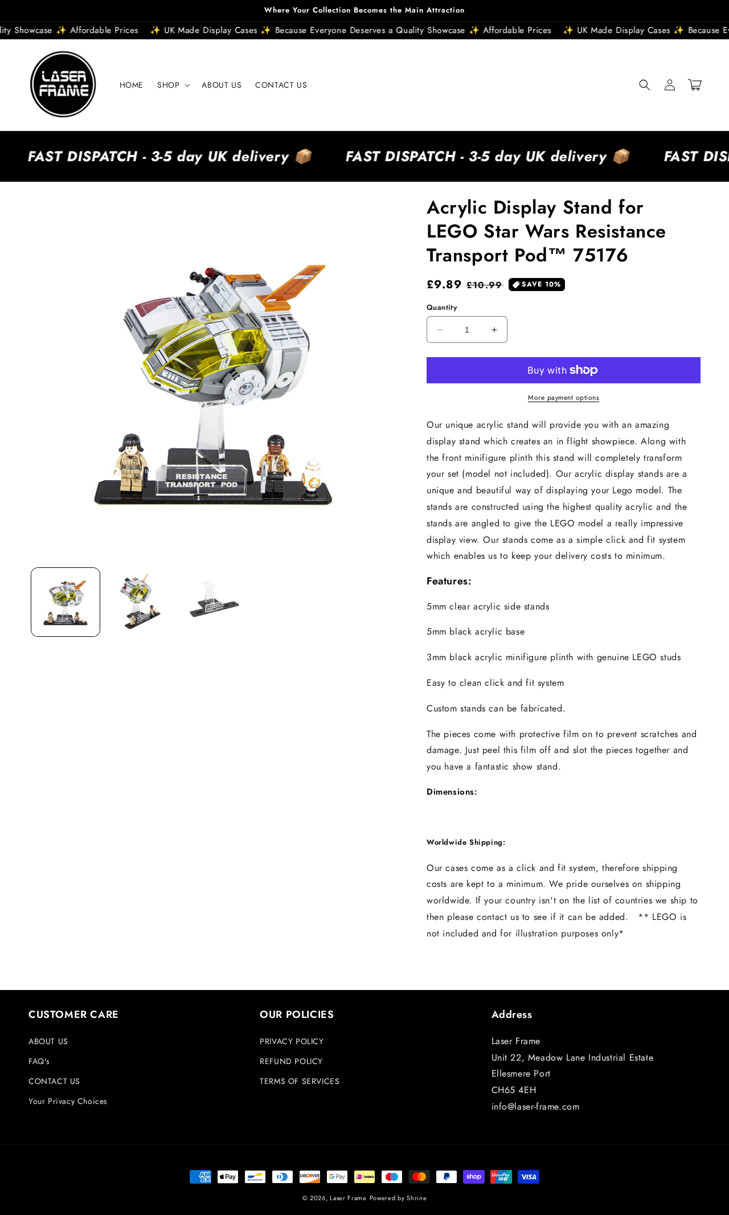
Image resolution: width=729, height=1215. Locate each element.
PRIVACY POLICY (291, 1041)
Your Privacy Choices (68, 1101)
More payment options (563, 397)
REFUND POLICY (291, 1061)
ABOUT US (48, 1041)
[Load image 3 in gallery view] (213, 602)
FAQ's (39, 1061)
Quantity (442, 307)
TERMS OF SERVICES (299, 1081)
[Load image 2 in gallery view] (139, 602)
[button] (172, 85)
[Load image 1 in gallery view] (65, 602)
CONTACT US (54, 1081)
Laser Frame (348, 1197)
